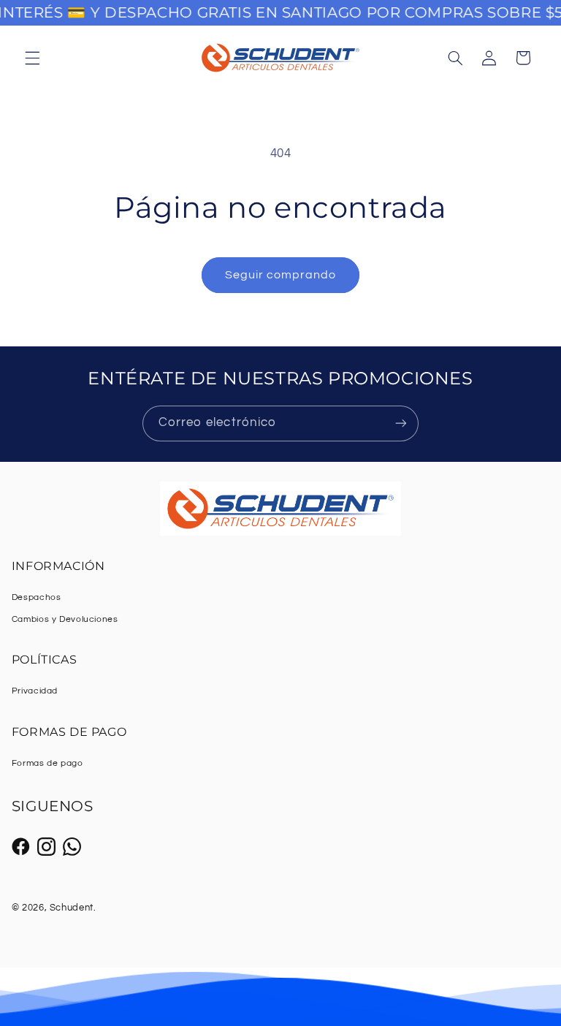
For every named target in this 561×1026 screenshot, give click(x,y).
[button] (32, 58)
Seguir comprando (281, 275)
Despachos (36, 597)
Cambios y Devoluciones (65, 619)
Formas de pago (47, 763)
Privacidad (35, 691)
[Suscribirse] (401, 423)
